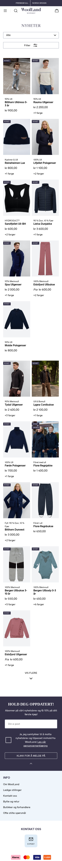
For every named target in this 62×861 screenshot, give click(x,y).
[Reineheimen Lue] (16, 137)
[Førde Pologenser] (16, 439)
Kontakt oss (10, 795)
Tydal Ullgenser (14, 404)
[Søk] (15, 10)
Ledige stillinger (12, 790)
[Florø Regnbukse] (45, 500)
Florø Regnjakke (42, 465)
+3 (10, 415)
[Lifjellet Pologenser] (45, 137)
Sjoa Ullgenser (13, 284)
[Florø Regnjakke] (45, 439)
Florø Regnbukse (43, 526)
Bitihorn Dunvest (14, 529)
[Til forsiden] (40, 10)
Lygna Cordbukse (43, 404)
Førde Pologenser (15, 465)
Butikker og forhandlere (16, 807)
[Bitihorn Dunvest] (16, 500)
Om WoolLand (11, 784)
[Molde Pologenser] (16, 319)
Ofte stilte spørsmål (14, 812)
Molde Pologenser (15, 345)
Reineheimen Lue (15, 162)
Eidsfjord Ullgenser (16, 654)
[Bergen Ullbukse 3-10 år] (16, 564)
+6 (38, 604)
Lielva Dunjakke (42, 223)
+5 (10, 604)
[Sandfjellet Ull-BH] (16, 198)
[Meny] (5, 10)
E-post (31, 844)
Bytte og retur (11, 801)
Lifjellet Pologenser (44, 162)
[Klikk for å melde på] (31, 764)
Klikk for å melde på (31, 755)
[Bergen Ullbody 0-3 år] (45, 564)
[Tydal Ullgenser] (16, 379)
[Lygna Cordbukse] (45, 379)
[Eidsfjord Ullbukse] (45, 258)
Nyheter (31, 26)
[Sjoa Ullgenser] (16, 258)
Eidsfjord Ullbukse (44, 284)
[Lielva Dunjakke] (45, 198)
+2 (38, 173)
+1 (38, 112)
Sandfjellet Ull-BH (15, 223)
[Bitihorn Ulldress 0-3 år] (16, 76)
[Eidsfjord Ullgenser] (16, 628)
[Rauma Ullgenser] (45, 76)
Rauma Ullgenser (43, 102)
